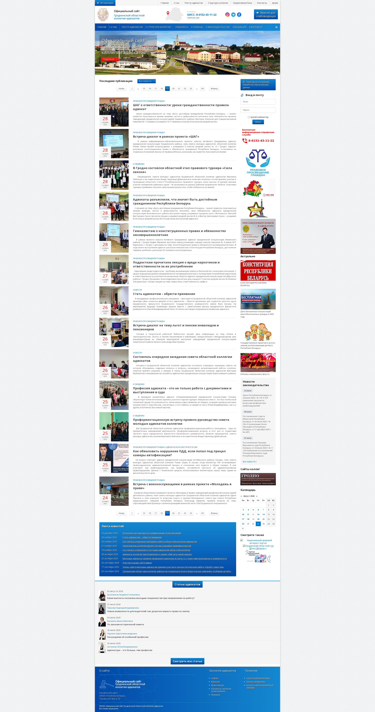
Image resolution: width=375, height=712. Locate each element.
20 (173, 88)
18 (162, 88)
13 (258, 514)
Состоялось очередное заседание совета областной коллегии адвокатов (182, 359)
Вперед (214, 88)
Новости (137, 290)
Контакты (262, 2)
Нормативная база (242, 2)
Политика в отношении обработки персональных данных (256, 84)
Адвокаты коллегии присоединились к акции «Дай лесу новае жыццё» (157, 554)
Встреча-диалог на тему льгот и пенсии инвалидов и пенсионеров (176, 327)
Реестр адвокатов (194, 2)
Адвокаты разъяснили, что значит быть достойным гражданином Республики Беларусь (175, 201)
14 (263, 514)
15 (144, 88)
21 (179, 88)
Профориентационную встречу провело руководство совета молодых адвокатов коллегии (181, 422)
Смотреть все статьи (187, 661)
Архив (275, 2)
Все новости (145, 81)
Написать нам (193, 17)
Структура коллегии (218, 2)
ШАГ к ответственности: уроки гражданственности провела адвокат (181, 107)
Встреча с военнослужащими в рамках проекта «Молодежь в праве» (182, 486)
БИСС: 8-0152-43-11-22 (201, 14)
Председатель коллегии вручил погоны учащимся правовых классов (157, 545)
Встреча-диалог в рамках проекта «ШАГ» (166, 136)
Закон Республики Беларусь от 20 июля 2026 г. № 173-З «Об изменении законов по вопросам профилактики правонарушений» (257, 400)
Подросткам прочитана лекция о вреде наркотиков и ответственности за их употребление (176, 264)
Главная (165, 2)
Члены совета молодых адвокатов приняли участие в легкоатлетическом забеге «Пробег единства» (173, 567)
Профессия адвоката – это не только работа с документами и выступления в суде (182, 390)
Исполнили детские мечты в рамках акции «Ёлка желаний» (152, 533)
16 (150, 88)
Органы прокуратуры (256, 681)
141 (202, 88)
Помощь (198, 27)
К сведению (138, 164)
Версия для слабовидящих (266, 14)
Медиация (240, 27)
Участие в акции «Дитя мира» (137, 562)
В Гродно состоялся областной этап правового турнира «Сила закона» (182, 170)
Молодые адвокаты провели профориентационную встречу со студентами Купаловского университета (175, 558)
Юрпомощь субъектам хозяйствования (221, 689)
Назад (121, 88)
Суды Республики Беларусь (258, 678)
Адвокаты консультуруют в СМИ (181, 447)
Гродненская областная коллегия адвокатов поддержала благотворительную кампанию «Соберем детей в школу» (180, 571)
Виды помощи (217, 685)
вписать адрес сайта (124, 14)
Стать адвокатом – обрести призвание (164, 294)
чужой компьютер (259, 117)
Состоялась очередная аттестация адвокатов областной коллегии (156, 550)
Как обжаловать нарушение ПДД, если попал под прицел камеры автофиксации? (179, 453)
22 (185, 88)
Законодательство (219, 27)
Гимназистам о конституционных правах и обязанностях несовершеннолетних (179, 233)
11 (248, 514)
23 (191, 88)
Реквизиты (181, 27)
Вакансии (215, 681)
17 (156, 88)
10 (243, 514)
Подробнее (109, 59)
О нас (176, 2)
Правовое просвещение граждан (149, 101)
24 (243, 524)
